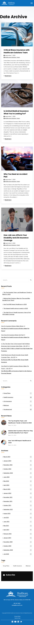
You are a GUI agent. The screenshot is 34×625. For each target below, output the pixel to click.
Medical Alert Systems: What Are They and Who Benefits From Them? (16, 299)
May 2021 (17, 525)
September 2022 (17, 473)
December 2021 (17, 497)
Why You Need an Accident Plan (15, 175)
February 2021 (17, 533)
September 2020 (17, 550)
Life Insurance (17, 401)
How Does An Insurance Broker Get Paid (12, 335)
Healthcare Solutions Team (12, 57)
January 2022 (17, 493)
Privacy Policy (17, 616)
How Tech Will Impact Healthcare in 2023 (15, 304)
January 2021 (17, 538)
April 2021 (17, 529)
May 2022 (17, 481)
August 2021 (17, 513)
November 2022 (17, 465)
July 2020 (17, 554)
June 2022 (17, 477)
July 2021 (17, 517)
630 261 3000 (17, 603)
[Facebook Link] (12, 622)
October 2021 (17, 505)
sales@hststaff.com (17, 605)
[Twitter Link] (21, 622)
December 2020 (17, 542)
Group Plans (17, 393)
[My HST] (8, 3)
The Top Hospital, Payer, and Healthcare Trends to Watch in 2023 (17, 293)
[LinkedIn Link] (18, 622)
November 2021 (17, 501)
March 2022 (17, 489)
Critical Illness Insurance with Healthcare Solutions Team (16, 51)
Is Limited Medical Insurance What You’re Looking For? (16, 112)
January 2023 (17, 461)
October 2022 (17, 469)
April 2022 (17, 485)
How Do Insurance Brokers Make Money (12, 326)
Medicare (17, 405)
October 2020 (17, 546)
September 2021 (17, 509)
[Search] (31, 280)
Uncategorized (17, 409)
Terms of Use (17, 618)
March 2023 (17, 457)
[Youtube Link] (15, 622)
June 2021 (17, 521)
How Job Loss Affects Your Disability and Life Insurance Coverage (16, 238)
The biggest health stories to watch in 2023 (15, 308)
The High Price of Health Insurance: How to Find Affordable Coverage (16, 313)
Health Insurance (17, 397)
